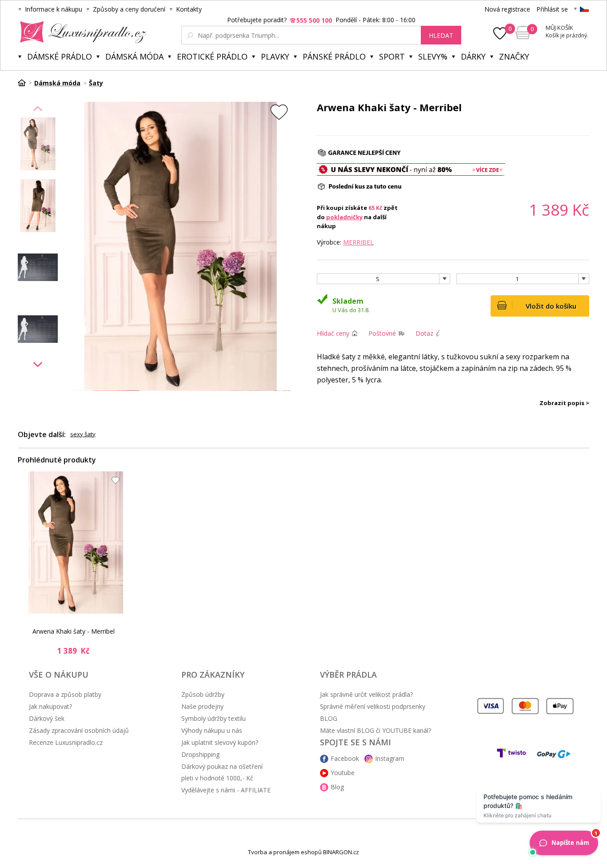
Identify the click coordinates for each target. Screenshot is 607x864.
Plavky (275, 56)
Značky (514, 56)
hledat (441, 35)
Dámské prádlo (59, 56)
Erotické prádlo (212, 56)
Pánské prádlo (334, 56)
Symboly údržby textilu (213, 718)
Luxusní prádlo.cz (80, 32)
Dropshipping (200, 754)
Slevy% (432, 56)
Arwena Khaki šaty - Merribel (73, 631)
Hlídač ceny (333, 333)
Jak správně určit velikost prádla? (366, 694)
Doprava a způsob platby (65, 694)
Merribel (358, 242)
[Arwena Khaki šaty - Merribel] (76, 542)
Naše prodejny (202, 706)
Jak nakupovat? (50, 706)
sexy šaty (83, 434)
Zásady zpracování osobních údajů (79, 730)
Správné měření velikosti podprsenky (372, 706)
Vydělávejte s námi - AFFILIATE (226, 790)
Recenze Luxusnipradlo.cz (66, 742)
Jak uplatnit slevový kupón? (219, 742)
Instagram (389, 758)
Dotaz (424, 333)
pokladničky (344, 217)
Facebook (345, 758)
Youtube (343, 772)
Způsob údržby (202, 694)
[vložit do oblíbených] (279, 112)
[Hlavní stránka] (25, 83)
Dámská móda (134, 56)
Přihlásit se (552, 9)
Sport (392, 56)
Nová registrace (507, 9)
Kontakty (189, 9)
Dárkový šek (46, 718)
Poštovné (382, 333)
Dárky (473, 56)
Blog (337, 787)
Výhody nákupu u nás (211, 730)
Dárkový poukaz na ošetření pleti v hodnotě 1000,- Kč (222, 772)
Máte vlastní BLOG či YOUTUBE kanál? (375, 730)
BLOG (328, 718)
